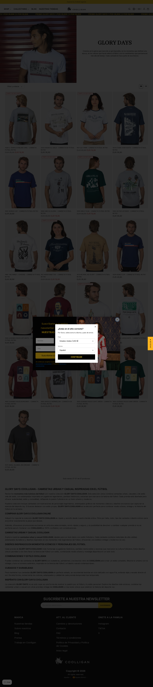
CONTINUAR (76, 357)
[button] (150, 343)
